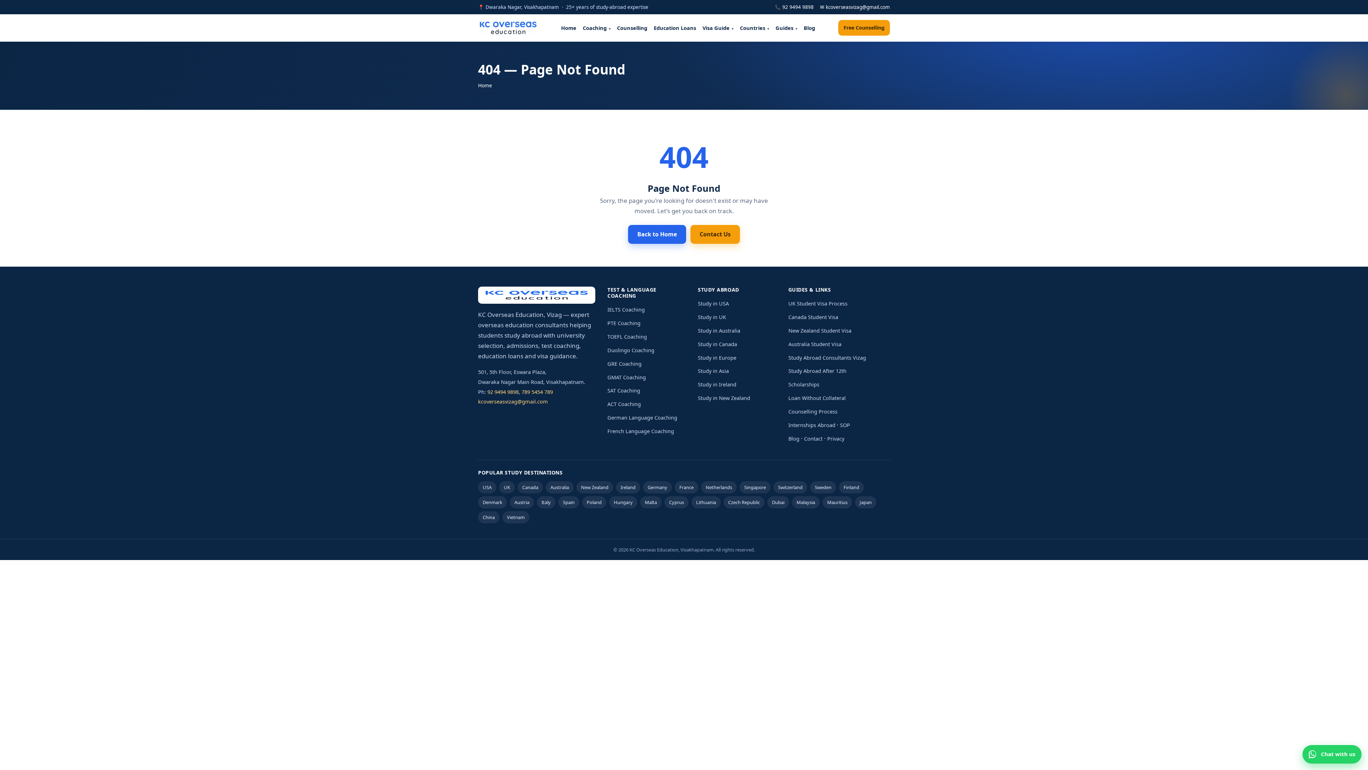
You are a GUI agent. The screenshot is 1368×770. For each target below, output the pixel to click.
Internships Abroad (811, 424)
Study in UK (712, 316)
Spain (569, 502)
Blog (809, 27)
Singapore (755, 487)
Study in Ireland (717, 384)
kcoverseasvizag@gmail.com (513, 401)
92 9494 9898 (503, 391)
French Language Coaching (640, 431)
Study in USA (713, 303)
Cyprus (676, 502)
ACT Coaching (624, 403)
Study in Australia (719, 330)
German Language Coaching (642, 417)
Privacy (835, 438)
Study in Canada (717, 344)
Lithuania (706, 502)
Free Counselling (864, 27)
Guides (784, 27)
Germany (657, 487)
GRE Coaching (624, 363)
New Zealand (594, 487)
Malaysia (806, 502)
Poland (594, 502)
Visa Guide (716, 27)
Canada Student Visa (813, 316)
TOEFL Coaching (627, 336)
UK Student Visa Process (818, 303)
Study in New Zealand (724, 397)
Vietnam (516, 517)
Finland (851, 487)
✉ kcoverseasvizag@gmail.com (855, 7)
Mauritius (837, 502)
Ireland (628, 487)
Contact (813, 438)
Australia (559, 487)
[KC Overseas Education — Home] (508, 27)
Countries (752, 27)
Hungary (623, 502)
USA (487, 487)
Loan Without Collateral (817, 397)
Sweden (823, 487)
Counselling (632, 27)
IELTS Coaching (626, 309)
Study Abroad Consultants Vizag (827, 357)
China (489, 517)
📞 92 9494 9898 (794, 7)
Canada (530, 487)
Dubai (778, 502)
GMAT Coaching (626, 377)
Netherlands (719, 487)
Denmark (492, 502)
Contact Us (715, 234)
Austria (521, 502)
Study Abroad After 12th (817, 370)
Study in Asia (713, 370)
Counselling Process (813, 411)
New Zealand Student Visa (819, 330)
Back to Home (657, 234)
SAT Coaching (623, 390)
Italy (546, 502)
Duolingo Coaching (630, 350)
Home (568, 27)
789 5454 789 (537, 391)
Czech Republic (744, 502)
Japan (866, 502)
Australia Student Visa (814, 344)
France (686, 487)
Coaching (595, 27)
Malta (651, 502)
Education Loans (675, 27)
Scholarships (803, 384)
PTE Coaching (624, 323)
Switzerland (790, 487)
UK (507, 487)
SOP (845, 424)
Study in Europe (717, 357)
